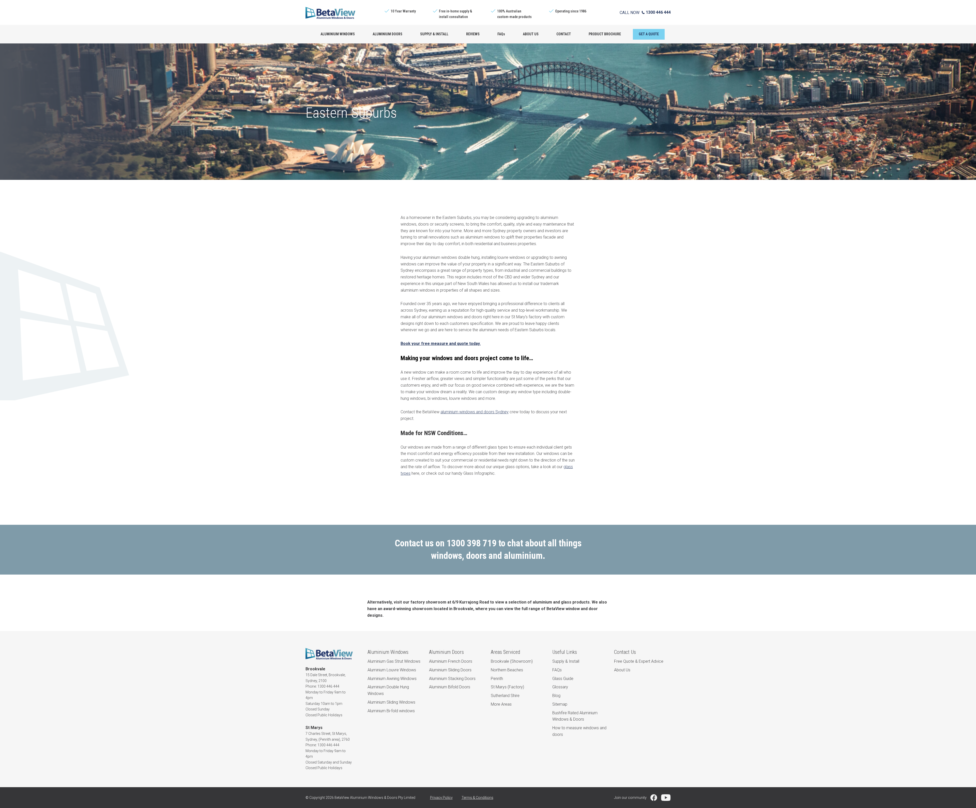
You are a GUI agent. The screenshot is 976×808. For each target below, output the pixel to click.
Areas (391, 65)
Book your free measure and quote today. (441, 343)
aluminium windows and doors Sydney (474, 411)
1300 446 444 (658, 12)
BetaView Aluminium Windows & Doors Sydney (343, 65)
